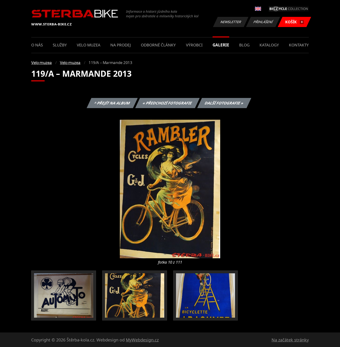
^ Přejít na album (112, 103)
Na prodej (120, 45)
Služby (60, 45)
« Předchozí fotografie (167, 103)
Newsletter (230, 22)
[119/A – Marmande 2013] (170, 188)
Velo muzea (88, 45)
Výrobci (194, 45)
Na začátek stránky (290, 340)
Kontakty (299, 45)
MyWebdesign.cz (142, 340)
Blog (244, 45)
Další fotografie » (224, 103)
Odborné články (158, 45)
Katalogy (269, 45)
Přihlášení (263, 22)
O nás (37, 45)
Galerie (221, 45)
